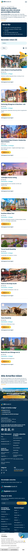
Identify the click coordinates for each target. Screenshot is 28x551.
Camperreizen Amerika (6, 524)
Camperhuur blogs (5, 529)
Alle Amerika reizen (17, 438)
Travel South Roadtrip (8, 249)
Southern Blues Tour (7, 213)
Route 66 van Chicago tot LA (10, 352)
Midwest (16, 520)
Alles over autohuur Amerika (5, 463)
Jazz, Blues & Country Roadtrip (11, 70)
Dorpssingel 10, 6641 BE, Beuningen (10, 414)
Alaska (15, 510)
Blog (2, 436)
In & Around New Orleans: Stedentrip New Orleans (13, 141)
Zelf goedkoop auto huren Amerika (7, 459)
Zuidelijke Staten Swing (9, 177)
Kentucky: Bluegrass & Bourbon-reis (13, 104)
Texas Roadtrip (6, 318)
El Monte (3, 516)
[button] (3, 20)
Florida (15, 512)
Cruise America (4, 514)
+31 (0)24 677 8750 (6, 412)
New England (17, 522)
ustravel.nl (3, 6)
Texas (15, 530)
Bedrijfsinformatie (5, 441)
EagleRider (3, 456)
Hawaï (15, 517)
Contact (3, 439)
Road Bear (3, 521)
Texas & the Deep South (9, 283)
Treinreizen (15, 452)
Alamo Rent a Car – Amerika (5, 453)
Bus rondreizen (16, 447)
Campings (3, 511)
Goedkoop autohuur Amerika (17, 456)
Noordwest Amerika (18, 527)
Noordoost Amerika (18, 525)
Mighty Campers (5, 519)
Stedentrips (15, 450)
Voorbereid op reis (5, 444)
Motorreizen (16, 445)
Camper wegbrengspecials (5, 532)
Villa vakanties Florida (18, 459)
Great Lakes (17, 515)
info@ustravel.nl (5, 410)
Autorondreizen (16, 440)
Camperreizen (16, 443)
